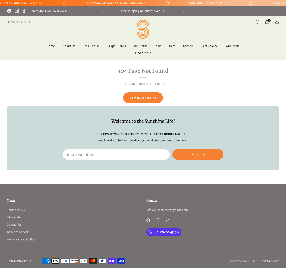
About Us (69, 46)
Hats (172, 46)
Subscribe (198, 154)
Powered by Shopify (239, 260)
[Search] (257, 22)
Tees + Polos (91, 46)
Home (51, 46)
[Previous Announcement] (102, 11)
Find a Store (143, 53)
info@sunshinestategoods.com (49, 10)
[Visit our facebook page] (9, 11)
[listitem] (143, 11)
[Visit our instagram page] (17, 11)
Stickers (188, 46)
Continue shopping (143, 98)
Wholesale (233, 46)
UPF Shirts (140, 46)
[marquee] (143, 3)
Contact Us (14, 224)
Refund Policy (16, 210)
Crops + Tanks (116, 46)
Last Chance (210, 46)
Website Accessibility (20, 239)
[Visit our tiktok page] (24, 11)
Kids (158, 46)
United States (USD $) (18, 21)
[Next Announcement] (184, 11)
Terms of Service (18, 232)
